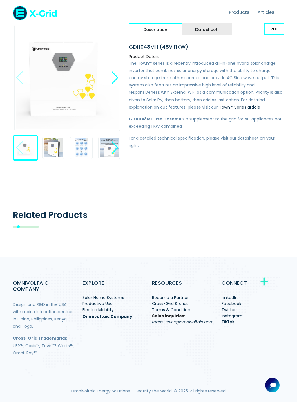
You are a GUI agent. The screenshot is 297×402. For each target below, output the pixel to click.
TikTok (228, 322)
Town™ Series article (239, 107)
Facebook (231, 304)
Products (239, 12)
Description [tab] (155, 30)
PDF (274, 29)
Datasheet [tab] (206, 30)
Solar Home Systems (103, 297)
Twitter (229, 310)
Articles (266, 12)
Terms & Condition (171, 310)
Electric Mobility (98, 310)
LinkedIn (230, 297)
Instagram (232, 316)
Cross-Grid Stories (170, 304)
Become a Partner (170, 297)
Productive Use (97, 304)
